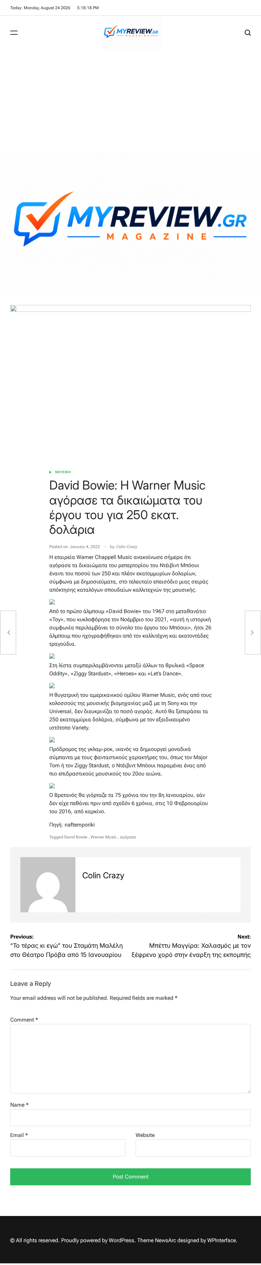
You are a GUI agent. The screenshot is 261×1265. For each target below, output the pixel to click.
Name (19, 1105)
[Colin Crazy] (47, 884)
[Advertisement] (130, 100)
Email (19, 1135)
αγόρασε (128, 837)
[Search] (248, 32)
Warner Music (104, 837)
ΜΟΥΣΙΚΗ (63, 472)
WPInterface (221, 1240)
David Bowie (75, 837)
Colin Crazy (126, 546)
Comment (24, 1019)
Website (145, 1135)
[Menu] (14, 32)
